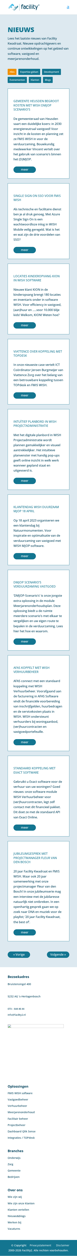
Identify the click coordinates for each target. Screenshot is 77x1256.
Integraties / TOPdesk (21, 1137)
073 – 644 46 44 (16, 1008)
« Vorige (19, 954)
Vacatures (14, 1228)
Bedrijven (14, 1177)
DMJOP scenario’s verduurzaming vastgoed (34, 584)
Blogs (48, 79)
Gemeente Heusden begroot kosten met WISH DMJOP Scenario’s (36, 105)
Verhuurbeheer (17, 1106)
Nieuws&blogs (17, 1216)
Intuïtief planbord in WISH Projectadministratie (34, 424)
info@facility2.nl (17, 1014)
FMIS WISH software (20, 1093)
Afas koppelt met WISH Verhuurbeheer (31, 670)
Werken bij (14, 1222)
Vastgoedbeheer (18, 1099)
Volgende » (58, 954)
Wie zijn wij (15, 1197)
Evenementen (17, 79)
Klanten (35, 79)
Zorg (10, 1164)
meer (24, 169)
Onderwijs (14, 1158)
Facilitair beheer (18, 1118)
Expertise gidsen (29, 71)
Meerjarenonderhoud (21, 1112)
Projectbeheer (16, 1125)
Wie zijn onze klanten (21, 1203)
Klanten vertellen (18, 1209)
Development (51, 71)
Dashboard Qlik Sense (22, 1131)
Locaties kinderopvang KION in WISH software (36, 278)
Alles (12, 71)
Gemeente (14, 1170)
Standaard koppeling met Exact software (34, 770)
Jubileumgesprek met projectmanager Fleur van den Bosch (35, 858)
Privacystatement (40, 1245)
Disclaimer (62, 1245)
